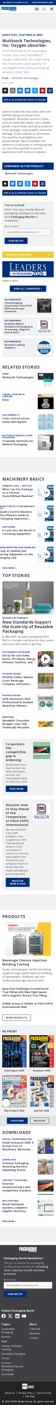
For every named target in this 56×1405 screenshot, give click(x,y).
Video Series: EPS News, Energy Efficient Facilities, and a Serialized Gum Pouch (18, 659)
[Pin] (42, 90)
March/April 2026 (14, 1110)
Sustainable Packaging (16, 652)
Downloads (9, 1159)
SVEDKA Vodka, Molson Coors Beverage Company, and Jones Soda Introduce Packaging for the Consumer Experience (17, 681)
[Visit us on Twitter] (10, 1315)
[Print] (5, 90)
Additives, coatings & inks (22, 35)
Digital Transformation (17, 1139)
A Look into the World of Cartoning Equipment (18, 532)
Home (5, 373)
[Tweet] (35, 90)
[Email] (13, 90)
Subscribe (17, 1120)
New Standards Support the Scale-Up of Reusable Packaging (27, 626)
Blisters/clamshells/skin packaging (17, 436)
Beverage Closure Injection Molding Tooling (24, 962)
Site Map (30, 1396)
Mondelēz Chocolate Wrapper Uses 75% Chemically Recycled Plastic (15, 724)
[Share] (20, 90)
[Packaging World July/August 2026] (14, 1051)
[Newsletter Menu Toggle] (37, 9)
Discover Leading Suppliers (15, 346)
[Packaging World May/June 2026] (41, 1051)
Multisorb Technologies (25, 78)
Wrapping (8, 717)
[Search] (44, 9)
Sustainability (11, 415)
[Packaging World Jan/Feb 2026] (41, 1091)
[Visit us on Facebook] (3, 1315)
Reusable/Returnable (15, 617)
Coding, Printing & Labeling (13, 395)
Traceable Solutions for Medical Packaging (17, 442)
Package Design (11, 673)
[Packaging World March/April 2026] (14, 1091)
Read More (17, 788)
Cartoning (8, 526)
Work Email (12, 226)
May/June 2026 (41, 1070)
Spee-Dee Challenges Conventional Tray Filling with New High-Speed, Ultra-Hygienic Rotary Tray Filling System (25, 992)
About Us (10, 1393)
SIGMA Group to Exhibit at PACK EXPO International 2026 (27, 1005)
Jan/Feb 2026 (41, 1110)
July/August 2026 (14, 1070)
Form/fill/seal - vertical (17, 485)
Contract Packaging (14, 1180)
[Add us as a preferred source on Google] (50, 90)
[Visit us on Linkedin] (17, 1315)
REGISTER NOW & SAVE (17, 882)
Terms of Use (43, 1393)
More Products (16, 1017)
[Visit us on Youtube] (24, 1315)
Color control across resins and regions (15, 420)
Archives (39, 1120)
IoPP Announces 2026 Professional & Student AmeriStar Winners (17, 702)
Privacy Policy (26, 1393)
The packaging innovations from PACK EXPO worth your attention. (18, 307)
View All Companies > (28, 288)
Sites (5, 399)
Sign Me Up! (16, 240)
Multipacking (10, 1200)
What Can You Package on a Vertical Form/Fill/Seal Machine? (18, 493)
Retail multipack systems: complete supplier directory (14, 1208)
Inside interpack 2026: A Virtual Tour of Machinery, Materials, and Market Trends (17, 1146)
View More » (9, 568)
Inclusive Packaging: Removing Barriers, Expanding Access (15, 1167)
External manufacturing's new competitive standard (16, 1187)
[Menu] (52, 9)
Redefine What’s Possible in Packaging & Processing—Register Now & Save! (19, 328)
